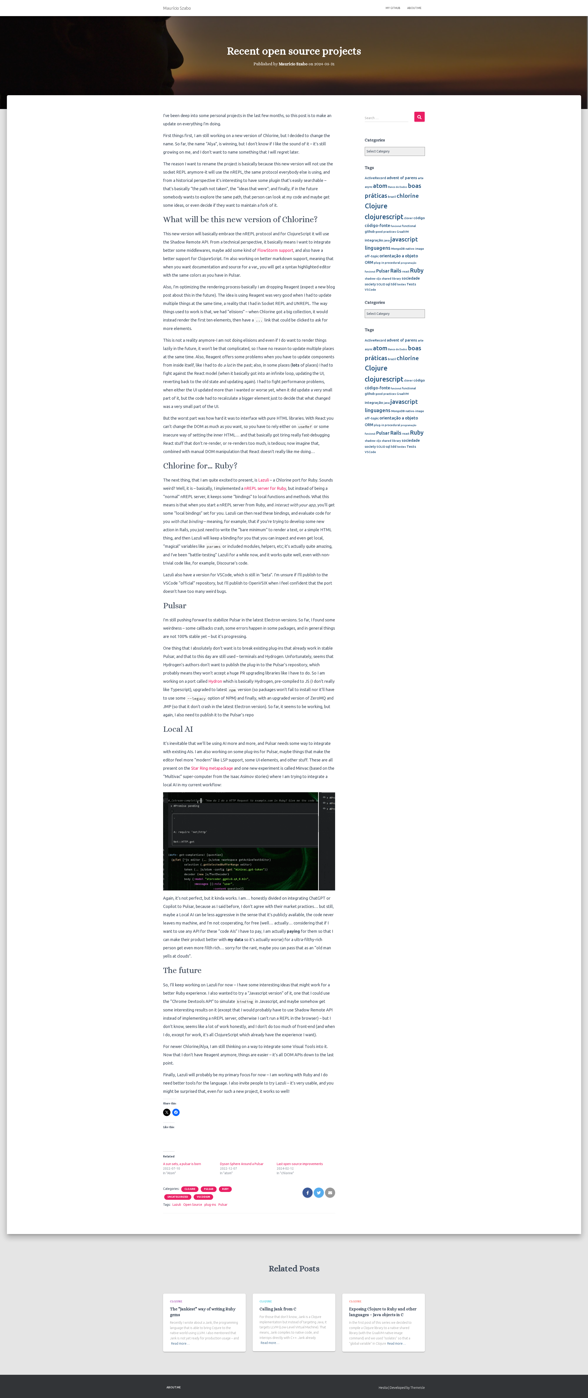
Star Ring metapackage (212, 768)
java (387, 240)
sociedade (411, 278)
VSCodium (203, 1197)
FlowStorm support (275, 250)
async (368, 186)
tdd (393, 284)
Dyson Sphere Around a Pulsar (241, 1164)
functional (409, 225)
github (370, 231)
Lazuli (263, 480)
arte (421, 178)
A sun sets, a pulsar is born (182, 1164)
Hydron (215, 681)
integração (374, 240)
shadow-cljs (373, 278)
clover (408, 218)
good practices (385, 231)
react (405, 271)
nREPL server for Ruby (265, 488)
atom (380, 185)
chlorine (408, 195)
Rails (395, 270)
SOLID (380, 284)
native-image (414, 248)
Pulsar (208, 1189)
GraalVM (403, 231)
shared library (391, 278)
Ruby (225, 1189)
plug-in (379, 262)
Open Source (192, 1204)
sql (388, 284)
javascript (404, 239)
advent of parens (402, 177)
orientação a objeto (398, 255)
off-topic (372, 256)
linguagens (377, 248)
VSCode (370, 289)
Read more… (180, 1343)
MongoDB (398, 248)
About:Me (414, 7)
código (419, 218)
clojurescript (384, 217)
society (370, 284)
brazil (392, 196)
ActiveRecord (375, 178)
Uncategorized (177, 1197)
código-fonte (377, 225)
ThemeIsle (417, 1387)
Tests (411, 284)
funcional (396, 226)
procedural (392, 262)
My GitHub (393, 7)
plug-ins (210, 1204)
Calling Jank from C (278, 1309)
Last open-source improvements (300, 1164)
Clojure (189, 1189)
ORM (369, 262)
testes (401, 284)
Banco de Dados (397, 187)
